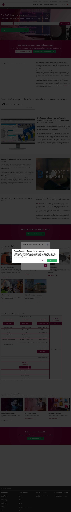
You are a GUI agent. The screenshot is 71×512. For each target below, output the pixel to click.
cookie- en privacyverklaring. (21, 257)
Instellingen (42, 260)
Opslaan (51, 260)
